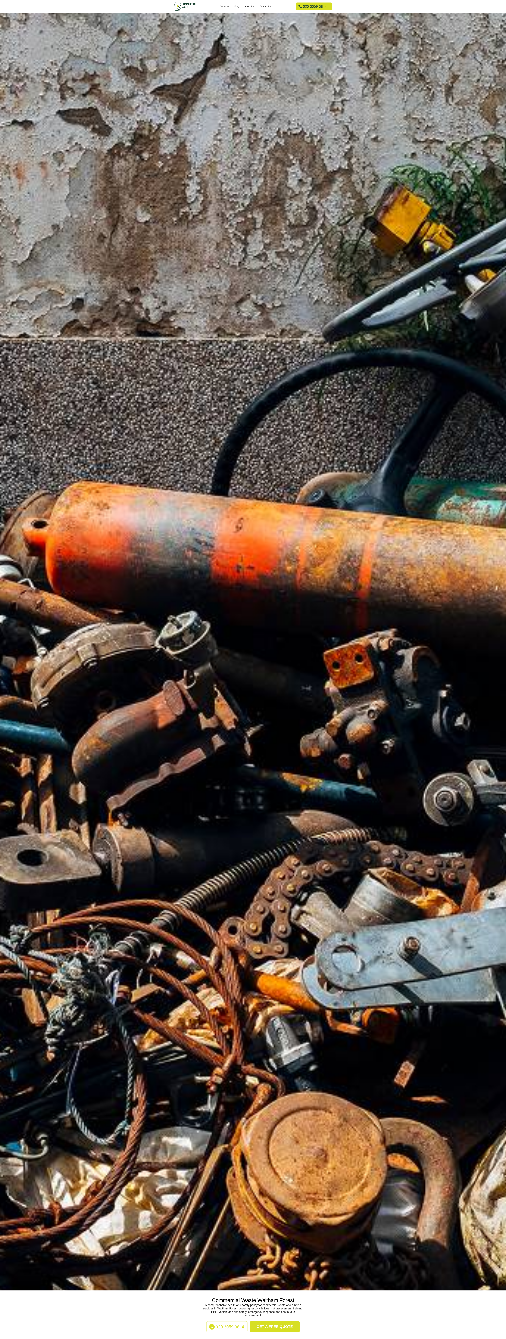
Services (224, 6)
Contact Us (265, 6)
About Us (249, 6)
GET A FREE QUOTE (275, 1327)
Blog (236, 6)
